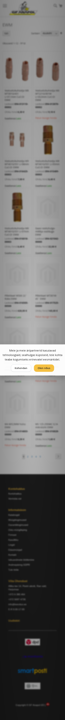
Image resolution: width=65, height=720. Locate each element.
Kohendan (21, 368)
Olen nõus (44, 368)
